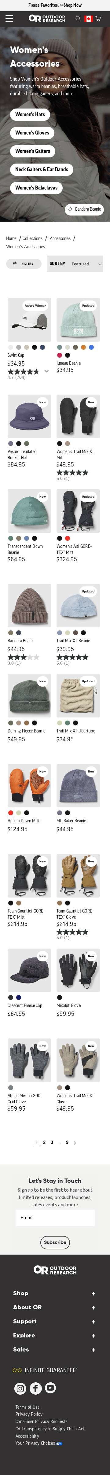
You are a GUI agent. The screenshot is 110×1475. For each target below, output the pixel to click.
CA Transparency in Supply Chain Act (50, 1429)
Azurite (91, 347)
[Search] (71, 18)
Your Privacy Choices (35, 1443)
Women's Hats (30, 114)
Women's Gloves (32, 132)
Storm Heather (10, 997)
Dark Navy (18, 997)
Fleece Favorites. (44, 5)
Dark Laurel (26, 443)
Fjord (59, 632)
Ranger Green (75, 347)
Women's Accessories (25, 247)
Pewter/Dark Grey (18, 347)
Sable (67, 443)
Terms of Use (28, 1407)
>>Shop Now (71, 5)
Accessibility (27, 1436)
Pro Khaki (67, 632)
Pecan (26, 723)
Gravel (18, 538)
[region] (55, 5)
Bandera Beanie (88, 209)
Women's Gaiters (32, 151)
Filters (28, 263)
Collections (32, 239)
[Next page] (74, 1143)
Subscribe (55, 1242)
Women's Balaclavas (36, 187)
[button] (98, 18)
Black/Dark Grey (34, 347)
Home (11, 239)
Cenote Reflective (42, 347)
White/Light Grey (10, 347)
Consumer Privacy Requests (42, 1422)
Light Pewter (67, 347)
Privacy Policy (29, 1414)
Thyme (59, 347)
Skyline (26, 538)
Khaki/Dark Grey (26, 347)
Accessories (60, 239)
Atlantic (18, 632)
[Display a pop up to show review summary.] (47, 373)
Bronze (83, 347)
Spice (67, 538)
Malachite (10, 538)
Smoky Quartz (10, 443)
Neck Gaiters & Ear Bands (41, 169)
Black (67, 355)
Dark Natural (18, 903)
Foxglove (59, 355)
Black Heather (10, 1087)
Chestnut (75, 632)
